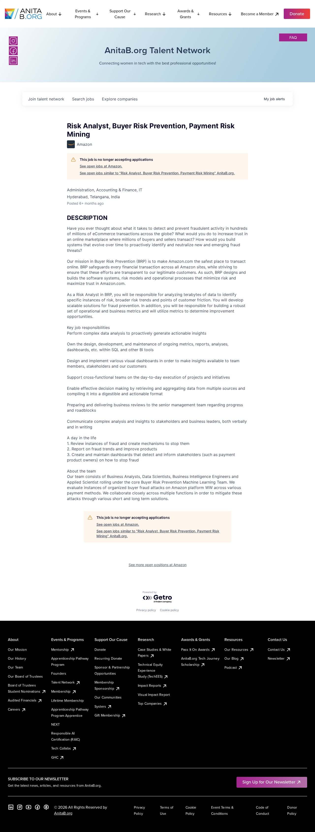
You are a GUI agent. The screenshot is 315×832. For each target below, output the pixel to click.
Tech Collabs (61, 748)
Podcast (230, 667)
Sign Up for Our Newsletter (268, 782)
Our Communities (108, 697)
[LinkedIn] (13, 60)
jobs (83, 99)
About (51, 13)
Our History (17, 658)
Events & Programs (83, 13)
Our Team (15, 667)
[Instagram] (13, 40)
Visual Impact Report (154, 694)
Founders (58, 673)
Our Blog (231, 658)
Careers (14, 709)
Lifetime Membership (67, 700)
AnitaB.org (63, 813)
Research (153, 13)
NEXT (55, 724)
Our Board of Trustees (25, 676)
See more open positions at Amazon (158, 565)
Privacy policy (146, 610)
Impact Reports (149, 685)
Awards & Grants (185, 13)
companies (120, 99)
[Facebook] (13, 50)
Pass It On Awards (195, 649)
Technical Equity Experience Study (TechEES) (150, 670)
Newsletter (276, 658)
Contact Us (276, 649)
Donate (100, 649)
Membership (61, 691)
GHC (54, 757)
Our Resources (236, 649)
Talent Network (63, 682)
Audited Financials (22, 700)
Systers (100, 706)
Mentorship (60, 649)
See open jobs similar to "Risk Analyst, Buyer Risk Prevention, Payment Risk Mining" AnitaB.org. (157, 173)
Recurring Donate (108, 658)
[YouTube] (29, 807)
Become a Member (257, 13)
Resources (218, 13)
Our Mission (17, 649)
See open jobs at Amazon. (101, 166)
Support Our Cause (120, 13)
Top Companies (150, 703)
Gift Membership (107, 715)
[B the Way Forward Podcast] (46, 807)
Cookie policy (169, 610)
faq (293, 37)
